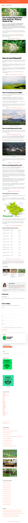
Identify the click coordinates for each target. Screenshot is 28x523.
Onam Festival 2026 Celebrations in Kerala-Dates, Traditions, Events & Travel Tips (13, 275)
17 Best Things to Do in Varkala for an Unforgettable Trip (10, 514)
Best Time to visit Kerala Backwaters (8, 440)
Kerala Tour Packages (6, 423)
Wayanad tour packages (15, 34)
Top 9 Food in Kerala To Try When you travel (10, 445)
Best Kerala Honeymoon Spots (7, 438)
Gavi (3, 399)
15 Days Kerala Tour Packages (7, 504)
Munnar (4, 409)
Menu (25, 5)
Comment (3, 307)
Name (3, 316)
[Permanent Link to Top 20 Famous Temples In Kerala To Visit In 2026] (6, 269)
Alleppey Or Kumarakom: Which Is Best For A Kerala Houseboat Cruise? (12, 511)
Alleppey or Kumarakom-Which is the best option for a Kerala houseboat (13, 436)
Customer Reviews (15, 521)
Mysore (4, 410)
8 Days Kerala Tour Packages (7, 491)
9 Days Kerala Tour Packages (7, 493)
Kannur (4, 400)
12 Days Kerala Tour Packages (7, 498)
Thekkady (4, 412)
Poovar (4, 411)
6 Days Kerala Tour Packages (7, 487)
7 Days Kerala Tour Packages (6, 489)
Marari (4, 408)
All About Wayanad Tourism (16, 38)
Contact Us (11, 521)
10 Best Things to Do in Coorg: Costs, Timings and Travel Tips (11, 516)
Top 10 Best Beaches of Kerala (7, 432)
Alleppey (4, 393)
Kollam (4, 403)
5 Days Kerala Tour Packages (7, 485)
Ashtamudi (4, 394)
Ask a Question (18, 289)
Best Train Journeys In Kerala (15, 162)
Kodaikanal (4, 402)
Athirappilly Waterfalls (6, 395)
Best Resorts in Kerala (6, 434)
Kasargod (4, 401)
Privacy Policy (19, 521)
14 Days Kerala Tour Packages (7, 502)
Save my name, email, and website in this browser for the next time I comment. (13, 327)
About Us (8, 521)
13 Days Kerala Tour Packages (7, 500)
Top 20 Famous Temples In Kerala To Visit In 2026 (6, 274)
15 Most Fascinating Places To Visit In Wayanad (16, 74)
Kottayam (4, 404)
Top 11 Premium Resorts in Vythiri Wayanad (16, 225)
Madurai (4, 407)
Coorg (3, 398)
